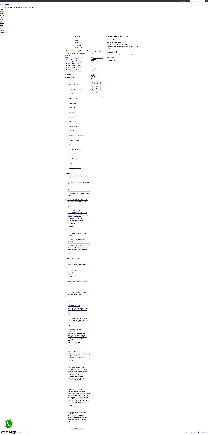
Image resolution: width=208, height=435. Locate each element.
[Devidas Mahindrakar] (66, 142)
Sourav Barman (72, 176)
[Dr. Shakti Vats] (66, 156)
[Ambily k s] (93, 83)
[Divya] (66, 147)
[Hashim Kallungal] (102, 88)
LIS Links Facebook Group (73, 67)
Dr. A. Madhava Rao (73, 318)
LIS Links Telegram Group (73, 63)
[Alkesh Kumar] (66, 124)
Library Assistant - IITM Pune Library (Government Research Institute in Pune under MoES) (77, 417)
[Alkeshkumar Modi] (66, 128)
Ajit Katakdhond (73, 107)
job (78, 258)
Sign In (187, 1)
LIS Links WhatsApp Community (74, 60)
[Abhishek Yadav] (66, 101)
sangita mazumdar (72, 239)
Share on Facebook (98, 58)
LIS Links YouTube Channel (73, 71)
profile (87, 193)
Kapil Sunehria (71, 211)
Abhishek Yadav (73, 98)
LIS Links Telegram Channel (73, 62)
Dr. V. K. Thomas (73, 158)
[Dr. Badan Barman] (98, 92)
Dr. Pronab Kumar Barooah (75, 149)
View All (103, 96)
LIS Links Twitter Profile (72, 69)
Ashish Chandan (73, 131)
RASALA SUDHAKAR (74, 200)
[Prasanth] (98, 83)
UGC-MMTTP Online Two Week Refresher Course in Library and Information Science (77, 214)
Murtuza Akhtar (72, 264)
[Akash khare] (66, 119)
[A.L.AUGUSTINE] (66, 82)
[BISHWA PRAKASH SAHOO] (66, 138)
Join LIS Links (110, 57)
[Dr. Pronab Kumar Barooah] (66, 151)
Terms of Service (203, 432)
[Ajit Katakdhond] (66, 110)
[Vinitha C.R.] (102, 83)
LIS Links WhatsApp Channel (73, 58)
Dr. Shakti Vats (72, 154)
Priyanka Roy (71, 182)
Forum (93, 64)
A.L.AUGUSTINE (73, 80)
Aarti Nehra (72, 94)
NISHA (88, 176)
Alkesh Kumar (72, 121)
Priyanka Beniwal (72, 292)
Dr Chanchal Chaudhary (74, 270)
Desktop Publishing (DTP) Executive (78, 321)
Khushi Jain (80, 292)
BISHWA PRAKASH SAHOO (76, 135)
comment (81, 176)
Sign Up (183, 1)
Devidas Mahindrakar (74, 140)
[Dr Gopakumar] (98, 88)
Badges (186, 432)
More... (77, 428)
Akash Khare (72, 112)
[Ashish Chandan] (66, 133)
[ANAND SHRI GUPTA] (66, 87)
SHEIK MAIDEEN (73, 352)
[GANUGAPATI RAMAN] (66, 170)
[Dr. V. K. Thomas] (66, 161)
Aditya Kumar (72, 103)
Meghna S (86, 292)
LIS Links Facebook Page (72, 65)
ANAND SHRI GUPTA (74, 84)
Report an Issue (194, 432)
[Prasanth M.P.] (93, 88)
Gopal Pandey (71, 329)
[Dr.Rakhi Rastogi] (66, 165)
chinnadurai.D (71, 281)
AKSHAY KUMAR (73, 193)
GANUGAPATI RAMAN (75, 168)
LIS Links (4, 4)
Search (206, 1)
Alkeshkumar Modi (73, 126)
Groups (93, 68)
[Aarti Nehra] (66, 96)
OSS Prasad (71, 389)
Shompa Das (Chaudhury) (74, 412)
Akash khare (72, 117)
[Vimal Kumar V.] (93, 92)
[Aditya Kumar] (66, 105)
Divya (70, 144)
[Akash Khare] (66, 114)
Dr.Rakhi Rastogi (73, 163)
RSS (65, 429)
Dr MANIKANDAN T (74, 245)
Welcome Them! (73, 276)
